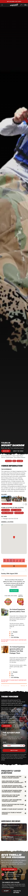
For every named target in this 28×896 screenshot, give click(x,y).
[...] (10, 628)
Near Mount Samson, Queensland (12, 456)
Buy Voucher (14, 590)
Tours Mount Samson (19, 457)
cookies (12, 887)
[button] (26, 504)
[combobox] (13, 570)
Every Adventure (6, 456)
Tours (14, 456)
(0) (26, 5)
